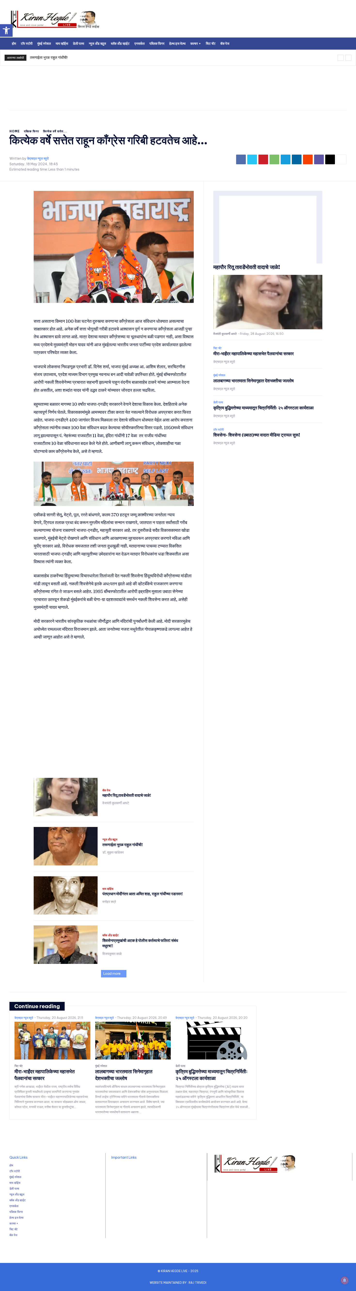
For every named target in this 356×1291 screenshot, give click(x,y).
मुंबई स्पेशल (219, 375)
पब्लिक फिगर (31, 131)
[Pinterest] (263, 159)
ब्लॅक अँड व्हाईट (110, 935)
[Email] (330, 159)
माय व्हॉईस (107, 889)
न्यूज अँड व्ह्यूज (109, 839)
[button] (6, 30)
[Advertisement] (238, 20)
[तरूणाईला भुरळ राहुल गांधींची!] (66, 846)
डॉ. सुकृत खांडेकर (113, 852)
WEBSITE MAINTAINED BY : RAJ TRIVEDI (178, 1282)
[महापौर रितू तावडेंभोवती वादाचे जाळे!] (66, 797)
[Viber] (319, 159)
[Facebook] (241, 159)
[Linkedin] (297, 159)
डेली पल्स (218, 402)
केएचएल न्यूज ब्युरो (38, 159)
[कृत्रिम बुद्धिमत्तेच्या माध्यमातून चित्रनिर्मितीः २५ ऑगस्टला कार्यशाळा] (213, 1040)
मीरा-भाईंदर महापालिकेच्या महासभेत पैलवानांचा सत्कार (253, 353)
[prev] (341, 58)
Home (14, 131)
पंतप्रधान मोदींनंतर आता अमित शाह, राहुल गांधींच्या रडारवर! (142, 893)
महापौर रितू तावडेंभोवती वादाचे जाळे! (126, 795)
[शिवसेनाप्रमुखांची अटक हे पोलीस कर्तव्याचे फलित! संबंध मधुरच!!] (66, 944)
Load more (112, 973)
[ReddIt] (308, 159)
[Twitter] (252, 159)
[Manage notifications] (344, 1280)
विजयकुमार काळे (112, 954)
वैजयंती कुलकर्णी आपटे (115, 803)
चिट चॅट (217, 348)
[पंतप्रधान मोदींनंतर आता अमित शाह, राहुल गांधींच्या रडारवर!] (66, 895)
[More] (341, 159)
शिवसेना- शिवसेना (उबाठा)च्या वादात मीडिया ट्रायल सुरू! (256, 435)
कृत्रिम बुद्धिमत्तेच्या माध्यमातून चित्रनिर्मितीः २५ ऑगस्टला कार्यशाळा (263, 408)
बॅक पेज (106, 790)
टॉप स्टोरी (218, 429)
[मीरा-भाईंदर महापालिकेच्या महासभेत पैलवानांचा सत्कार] (52, 1040)
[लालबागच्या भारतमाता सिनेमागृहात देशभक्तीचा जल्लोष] (133, 1040)
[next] (348, 58)
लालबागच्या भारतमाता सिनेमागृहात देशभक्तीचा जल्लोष (253, 380)
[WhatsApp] (274, 159)
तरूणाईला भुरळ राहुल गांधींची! (49, 57)
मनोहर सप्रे (109, 902)
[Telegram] (285, 159)
